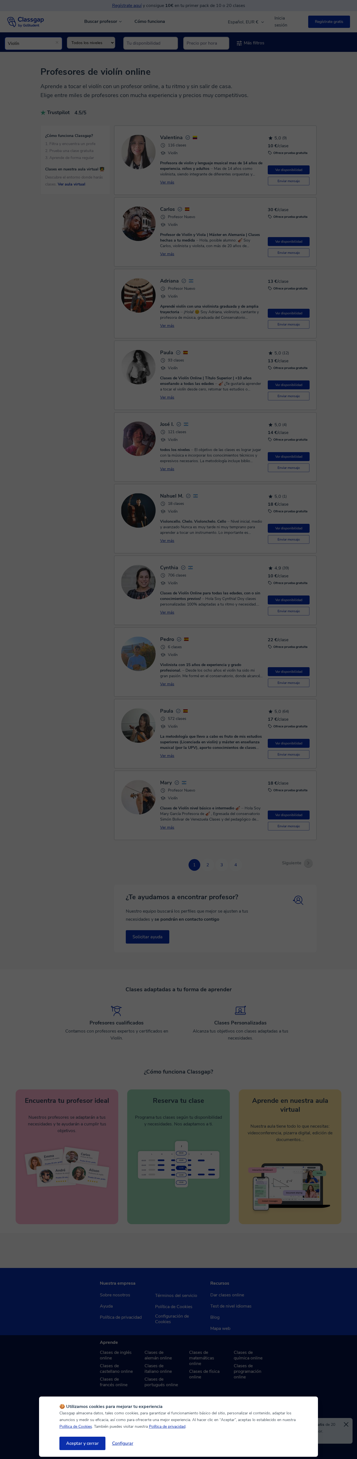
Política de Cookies (75, 1426)
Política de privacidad (167, 1426)
